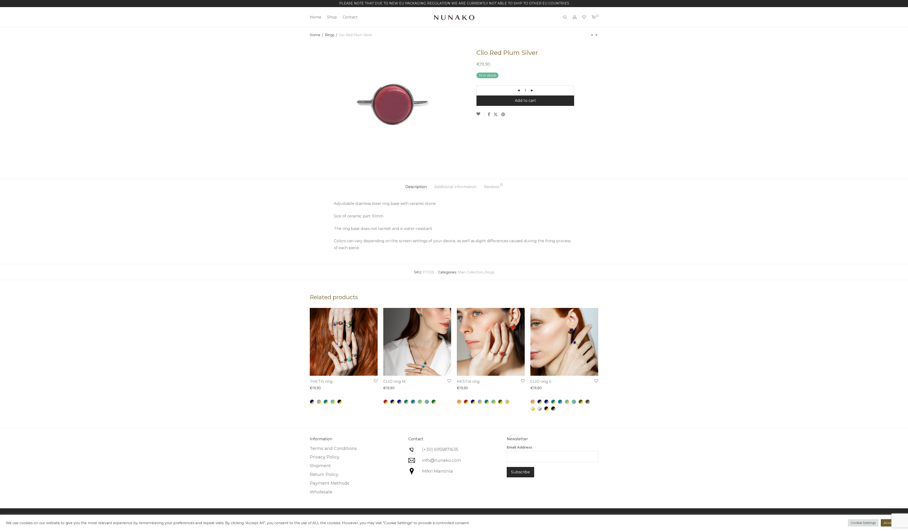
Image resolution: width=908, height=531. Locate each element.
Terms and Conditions (333, 448)
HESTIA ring (468, 381)
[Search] (565, 17)
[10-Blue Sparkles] (319, 402)
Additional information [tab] (455, 187)
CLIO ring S (540, 381)
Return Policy (324, 474)
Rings (329, 35)
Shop (332, 17)
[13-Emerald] (434, 402)
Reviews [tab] (493, 186)
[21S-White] (539, 408)
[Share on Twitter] (495, 114)
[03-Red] (386, 402)
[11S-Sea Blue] (413, 402)
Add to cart (525, 100)
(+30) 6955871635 (440, 449)
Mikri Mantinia (437, 471)
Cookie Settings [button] (863, 523)
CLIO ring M (394, 381)
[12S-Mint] (427, 402)
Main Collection (470, 272)
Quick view (321, 389)
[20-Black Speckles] (507, 402)
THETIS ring (321, 381)
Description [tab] (416, 187)
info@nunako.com (441, 460)
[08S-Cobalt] (399, 402)
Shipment (320, 465)
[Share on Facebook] (489, 114)
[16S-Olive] (587, 402)
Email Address (519, 447)
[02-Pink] (459, 402)
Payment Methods (329, 483)
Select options (362, 369)
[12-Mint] (333, 402)
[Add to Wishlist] (480, 114)
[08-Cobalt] (312, 402)
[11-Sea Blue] (326, 402)
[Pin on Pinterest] (503, 114)
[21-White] (533, 408)
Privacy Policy (324, 457)
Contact (350, 17)
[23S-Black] (553, 408)
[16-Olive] (500, 402)
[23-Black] (339, 402)
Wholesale (321, 492)
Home (315, 17)
